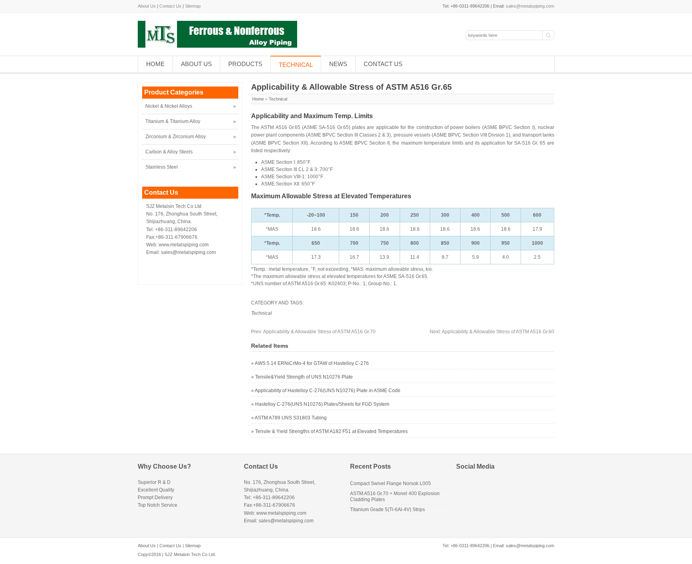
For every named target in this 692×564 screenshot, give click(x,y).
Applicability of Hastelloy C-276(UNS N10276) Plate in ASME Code (327, 390)
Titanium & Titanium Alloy (172, 121)
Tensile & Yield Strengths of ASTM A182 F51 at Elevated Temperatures (331, 431)
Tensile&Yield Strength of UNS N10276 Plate (304, 377)
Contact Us (170, 6)
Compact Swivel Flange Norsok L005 (390, 483)
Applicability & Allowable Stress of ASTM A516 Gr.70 (313, 331)
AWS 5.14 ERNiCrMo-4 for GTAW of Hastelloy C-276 (312, 363)
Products (245, 63)
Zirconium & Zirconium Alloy (175, 136)
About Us (147, 6)
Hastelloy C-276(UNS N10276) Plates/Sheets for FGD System (322, 404)
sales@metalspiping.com (530, 6)
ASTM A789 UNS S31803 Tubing (291, 418)
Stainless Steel (161, 167)
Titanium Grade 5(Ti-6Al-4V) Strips (387, 509)
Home (155, 63)
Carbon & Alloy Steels (169, 152)
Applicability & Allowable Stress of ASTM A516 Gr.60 (492, 331)
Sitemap (193, 6)
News (338, 63)
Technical (296, 64)
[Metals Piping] (217, 46)
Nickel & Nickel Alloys (168, 106)
